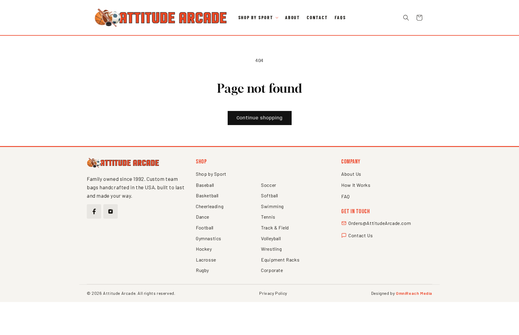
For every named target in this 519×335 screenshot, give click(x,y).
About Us (351, 174)
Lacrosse (206, 259)
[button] (258, 17)
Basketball (207, 195)
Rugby (202, 270)
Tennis (268, 217)
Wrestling (271, 249)
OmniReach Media (414, 293)
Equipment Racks (280, 259)
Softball (269, 195)
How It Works (355, 185)
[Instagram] (110, 211)
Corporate (272, 270)
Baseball (205, 185)
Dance (202, 217)
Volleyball (271, 238)
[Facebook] (94, 211)
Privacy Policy (273, 293)
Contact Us (360, 235)
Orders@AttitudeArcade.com (379, 223)
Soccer (268, 185)
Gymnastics (208, 238)
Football (205, 227)
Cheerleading (209, 206)
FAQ (345, 196)
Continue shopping (260, 118)
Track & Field (275, 227)
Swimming (272, 206)
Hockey (204, 249)
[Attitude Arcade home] (123, 163)
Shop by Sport (211, 174)
